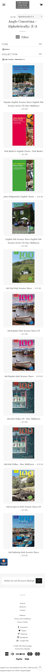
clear (40, 44)
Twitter (23, 631)
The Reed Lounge (25, 646)
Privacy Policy (22, 622)
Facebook (24, 627)
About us (22, 607)
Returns (22, 615)
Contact (22, 610)
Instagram (24, 637)
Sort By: (13, 17)
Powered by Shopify (22, 649)
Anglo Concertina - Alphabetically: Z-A (14, 59)
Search (22, 603)
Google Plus (24, 641)
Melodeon (7, 49)
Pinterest (23, 634)
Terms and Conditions (22, 619)
